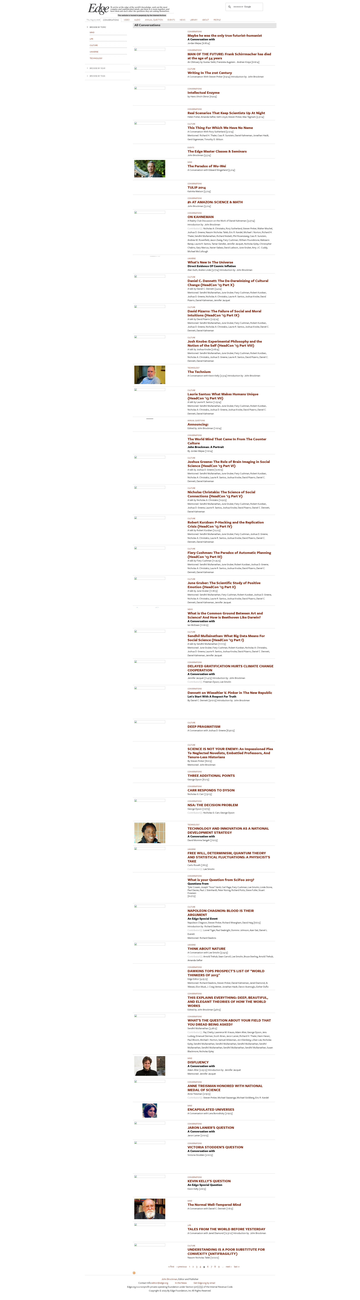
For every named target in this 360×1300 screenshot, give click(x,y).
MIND (190, 162)
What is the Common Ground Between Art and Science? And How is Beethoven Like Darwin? (225, 615)
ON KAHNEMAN (201, 216)
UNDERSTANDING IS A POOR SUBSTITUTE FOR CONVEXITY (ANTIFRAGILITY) (226, 1251)
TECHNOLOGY (193, 367)
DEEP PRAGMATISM (204, 726)
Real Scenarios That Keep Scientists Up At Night (226, 112)
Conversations (195, 31)
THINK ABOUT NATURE (207, 948)
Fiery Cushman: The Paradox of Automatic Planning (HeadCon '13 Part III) (229, 554)
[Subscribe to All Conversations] (134, 1273)
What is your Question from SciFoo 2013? (221, 879)
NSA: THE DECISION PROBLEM (213, 804)
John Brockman (169, 1279)
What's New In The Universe (210, 262)
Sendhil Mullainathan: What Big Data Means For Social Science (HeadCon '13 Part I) (226, 637)
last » (236, 1266)
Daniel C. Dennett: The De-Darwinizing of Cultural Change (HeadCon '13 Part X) (228, 282)
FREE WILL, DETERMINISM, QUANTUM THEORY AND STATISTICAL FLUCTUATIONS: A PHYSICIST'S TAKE (229, 857)
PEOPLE (217, 19)
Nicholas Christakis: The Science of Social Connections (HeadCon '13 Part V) (221, 493)
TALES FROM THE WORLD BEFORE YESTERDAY (226, 1228)
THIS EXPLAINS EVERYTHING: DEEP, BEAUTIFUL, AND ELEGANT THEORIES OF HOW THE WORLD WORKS (228, 1001)
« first (171, 1266)
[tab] (107, 27)
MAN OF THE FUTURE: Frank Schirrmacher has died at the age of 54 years (229, 55)
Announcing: (198, 424)
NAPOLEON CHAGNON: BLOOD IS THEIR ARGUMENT (221, 912)
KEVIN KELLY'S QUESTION (209, 1180)
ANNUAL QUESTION (154, 19)
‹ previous (182, 1266)
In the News (181, 1283)
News (190, 609)
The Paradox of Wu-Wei (207, 165)
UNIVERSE (192, 258)
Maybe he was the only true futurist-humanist (225, 35)
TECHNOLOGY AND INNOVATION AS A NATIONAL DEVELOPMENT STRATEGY (228, 830)
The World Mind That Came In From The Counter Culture (227, 440)
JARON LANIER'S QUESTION (211, 1127)
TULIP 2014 (197, 187)
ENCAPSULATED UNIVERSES (211, 1109)
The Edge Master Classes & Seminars (217, 151)
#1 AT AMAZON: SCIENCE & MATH (215, 201)
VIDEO (127, 19)
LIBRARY (193, 19)
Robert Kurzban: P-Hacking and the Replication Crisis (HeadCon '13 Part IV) (226, 524)
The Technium (199, 371)
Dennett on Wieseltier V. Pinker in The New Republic (230, 692)
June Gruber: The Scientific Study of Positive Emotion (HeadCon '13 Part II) (224, 584)
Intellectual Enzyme (204, 92)
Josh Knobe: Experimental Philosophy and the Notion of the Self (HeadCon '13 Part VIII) (225, 343)
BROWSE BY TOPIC (98, 27)
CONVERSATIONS (111, 19)
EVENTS (171, 19)
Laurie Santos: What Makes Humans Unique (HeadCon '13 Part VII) (223, 395)
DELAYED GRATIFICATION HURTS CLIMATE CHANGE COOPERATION (231, 667)
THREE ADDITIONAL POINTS (211, 775)
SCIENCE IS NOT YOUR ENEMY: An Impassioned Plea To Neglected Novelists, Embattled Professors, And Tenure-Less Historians (230, 752)
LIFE (189, 1225)
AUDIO (137, 19)
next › (228, 1266)
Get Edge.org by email (204, 1283)
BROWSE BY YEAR (97, 68)
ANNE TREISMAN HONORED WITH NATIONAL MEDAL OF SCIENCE (225, 1087)
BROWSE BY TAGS (97, 75)
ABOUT (205, 19)
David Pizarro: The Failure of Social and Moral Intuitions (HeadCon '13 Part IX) (224, 313)
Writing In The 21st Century (210, 72)
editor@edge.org (159, 1283)
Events (191, 147)
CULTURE (191, 68)
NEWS (182, 19)
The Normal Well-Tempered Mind (214, 1204)
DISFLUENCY (198, 1062)
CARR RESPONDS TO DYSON (211, 790)
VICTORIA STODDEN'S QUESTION (215, 1147)
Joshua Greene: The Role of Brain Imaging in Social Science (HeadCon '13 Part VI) (229, 463)
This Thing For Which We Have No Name (220, 127)
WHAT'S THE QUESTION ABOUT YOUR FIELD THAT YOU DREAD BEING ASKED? (229, 1022)
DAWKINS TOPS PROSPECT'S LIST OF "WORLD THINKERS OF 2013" (226, 972)
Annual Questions (196, 420)
